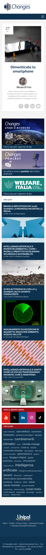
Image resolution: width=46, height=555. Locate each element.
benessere (9, 435)
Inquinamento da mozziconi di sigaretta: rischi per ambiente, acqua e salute (21, 332)
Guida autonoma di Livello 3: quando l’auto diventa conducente (20, 291)
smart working (19, 489)
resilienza (17, 482)
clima (19, 444)
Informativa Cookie (36, 523)
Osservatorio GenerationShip (18, 478)
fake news (38, 451)
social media (33, 489)
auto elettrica (23, 431)
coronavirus (15, 448)
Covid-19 (25, 447)
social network (9, 492)
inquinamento (9, 466)
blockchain (8, 439)
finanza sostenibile (10, 454)
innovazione (29, 461)
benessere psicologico (24, 435)
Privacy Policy (21, 523)
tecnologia (30, 492)
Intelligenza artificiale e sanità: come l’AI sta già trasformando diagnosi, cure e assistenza (23, 372)
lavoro (8, 475)
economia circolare (13, 450)
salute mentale (12, 485)
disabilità (33, 448)
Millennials (18, 475)
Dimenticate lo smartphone (23, 69)
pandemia (8, 482)
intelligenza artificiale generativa (30, 471)
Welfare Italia (15, 495)
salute (32, 482)
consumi (6, 448)
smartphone (8, 489)
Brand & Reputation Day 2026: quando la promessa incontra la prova (23, 208)
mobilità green (28, 475)
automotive (36, 432)
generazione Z (24, 454)
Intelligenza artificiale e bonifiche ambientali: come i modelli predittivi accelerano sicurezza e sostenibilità (22, 250)
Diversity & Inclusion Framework (24, 526)
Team (5, 523)
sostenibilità (20, 492)
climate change (31, 444)
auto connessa (9, 432)
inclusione (17, 461)
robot (25, 482)
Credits (11, 523)
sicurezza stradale (28, 485)
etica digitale (28, 451)
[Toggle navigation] (42, 17)
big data (38, 435)
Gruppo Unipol (17, 457)
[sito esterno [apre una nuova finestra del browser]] (23, 517)
